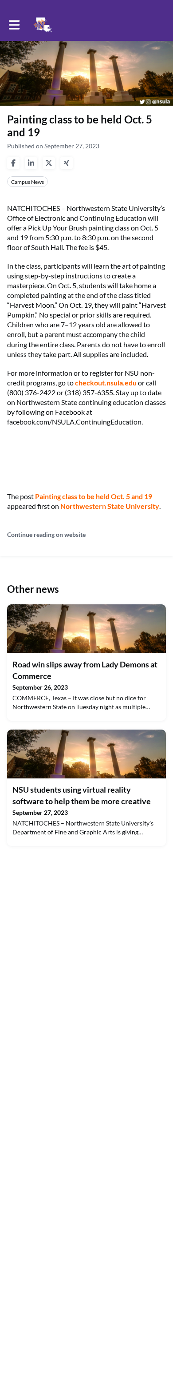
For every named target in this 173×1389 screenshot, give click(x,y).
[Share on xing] (66, 163)
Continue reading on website (46, 534)
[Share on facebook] (13, 163)
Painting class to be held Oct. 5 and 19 (93, 496)
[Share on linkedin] (31, 163)
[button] (14, 25)
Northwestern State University (109, 506)
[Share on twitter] (49, 163)
